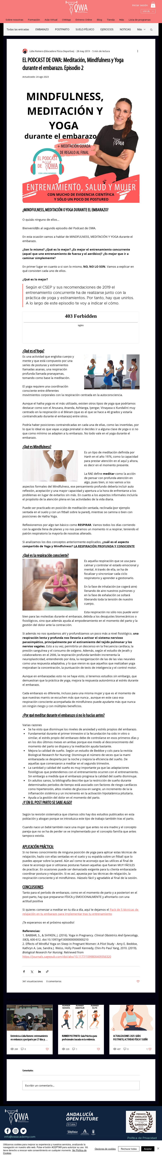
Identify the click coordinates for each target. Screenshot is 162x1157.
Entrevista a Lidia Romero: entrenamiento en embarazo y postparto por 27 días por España (29, 1038)
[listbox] (148, 11)
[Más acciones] (138, 51)
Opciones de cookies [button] (105, 1148)
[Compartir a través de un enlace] (47, 971)
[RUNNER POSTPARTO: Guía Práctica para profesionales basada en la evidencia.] (81, 1018)
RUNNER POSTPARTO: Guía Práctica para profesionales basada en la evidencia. (79, 1038)
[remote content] (81, 328)
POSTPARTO (62, 29)
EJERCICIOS (106, 29)
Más (139, 29)
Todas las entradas (18, 29)
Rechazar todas (129, 1148)
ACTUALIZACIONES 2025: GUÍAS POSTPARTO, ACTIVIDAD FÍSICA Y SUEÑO (130, 1038)
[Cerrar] (158, 1148)
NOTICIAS (125, 29)
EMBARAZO (42, 29)
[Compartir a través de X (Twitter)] (31, 971)
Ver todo (150, 998)
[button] (153, 5)
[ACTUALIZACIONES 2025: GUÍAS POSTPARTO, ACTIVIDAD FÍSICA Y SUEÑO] (132, 1018)
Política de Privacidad (142, 1138)
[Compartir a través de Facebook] (23, 971)
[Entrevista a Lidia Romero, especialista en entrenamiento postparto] (30, 1018)
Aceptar (148, 1148)
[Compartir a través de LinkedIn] (39, 971)
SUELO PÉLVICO (85, 29)
